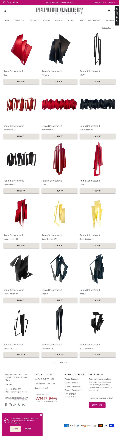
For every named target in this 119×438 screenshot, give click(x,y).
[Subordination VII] (21, 268)
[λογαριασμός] (108, 11)
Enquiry (21, 81)
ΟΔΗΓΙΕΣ (8, 384)
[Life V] (98, 49)
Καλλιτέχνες (19, 20)
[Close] (41, 415)
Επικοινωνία (109, 20)
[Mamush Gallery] (59, 11)
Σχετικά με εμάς (94, 20)
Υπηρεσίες (59, 20)
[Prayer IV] (59, 49)
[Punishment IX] (21, 104)
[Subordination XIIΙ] (21, 213)
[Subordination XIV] (59, 213)
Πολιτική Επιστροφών (73, 390)
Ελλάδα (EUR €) (99, 2)
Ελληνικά (110, 2)
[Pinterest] (14, 2)
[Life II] (98, 159)
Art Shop (71, 20)
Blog (81, 20)
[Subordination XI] (21, 323)
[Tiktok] (11, 2)
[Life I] (59, 159)
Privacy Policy (15, 423)
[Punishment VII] (21, 159)
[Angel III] (98, 268)
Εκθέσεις (46, 20)
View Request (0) (117, 15)
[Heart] (21, 49)
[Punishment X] (59, 323)
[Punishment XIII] (59, 104)
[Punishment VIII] (98, 104)
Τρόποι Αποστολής (72, 383)
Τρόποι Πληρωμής (72, 379)
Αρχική (7, 20)
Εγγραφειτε (97, 405)
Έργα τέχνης (34, 20)
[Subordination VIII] (98, 323)
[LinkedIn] (17, 2)
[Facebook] (4, 2)
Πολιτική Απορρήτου (72, 386)
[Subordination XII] (98, 213)
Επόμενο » (62, 362)
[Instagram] (7, 2)
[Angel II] (59, 268)
